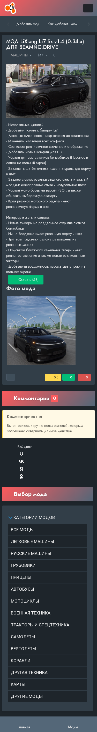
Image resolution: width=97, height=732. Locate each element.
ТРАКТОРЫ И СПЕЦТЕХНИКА (40, 624)
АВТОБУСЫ (22, 589)
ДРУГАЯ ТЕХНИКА (29, 672)
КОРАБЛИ (21, 660)
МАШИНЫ (19, 55)
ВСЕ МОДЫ (22, 529)
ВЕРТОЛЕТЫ (23, 648)
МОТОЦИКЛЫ (25, 601)
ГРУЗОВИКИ (23, 565)
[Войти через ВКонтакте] (21, 461)
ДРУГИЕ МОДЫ (27, 696)
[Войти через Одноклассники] (21, 477)
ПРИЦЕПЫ (21, 577)
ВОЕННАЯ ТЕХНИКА (30, 613)
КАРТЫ (18, 684)
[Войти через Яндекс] (21, 469)
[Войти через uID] (21, 453)
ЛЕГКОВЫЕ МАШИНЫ (32, 541)
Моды (73, 727)
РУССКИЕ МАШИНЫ (31, 553)
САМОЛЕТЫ (23, 636)
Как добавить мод (62, 23)
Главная (24, 727)
